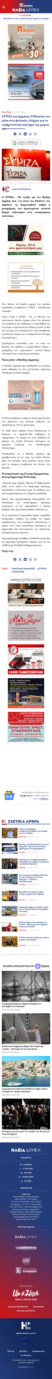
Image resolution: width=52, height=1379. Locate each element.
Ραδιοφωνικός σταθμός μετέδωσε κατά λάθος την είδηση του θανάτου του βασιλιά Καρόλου (34, 861)
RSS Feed (27, 1181)
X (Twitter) (27, 1168)
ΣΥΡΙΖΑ (43, 568)
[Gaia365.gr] (26, 1259)
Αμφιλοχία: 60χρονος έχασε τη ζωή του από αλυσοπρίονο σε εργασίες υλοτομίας (33, 909)
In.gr (11, 550)
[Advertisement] (26, 761)
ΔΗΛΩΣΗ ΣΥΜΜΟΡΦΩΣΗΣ (18, 1307)
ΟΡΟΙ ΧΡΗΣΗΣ (38, 1307)
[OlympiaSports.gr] (26, 1248)
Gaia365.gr (23, 1351)
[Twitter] (20, 134)
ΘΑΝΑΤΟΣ (18, 571)
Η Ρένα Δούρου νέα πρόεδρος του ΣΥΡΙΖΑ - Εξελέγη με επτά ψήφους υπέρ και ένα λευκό (33, 924)
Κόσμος (22, 867)
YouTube (28, 1173)
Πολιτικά (6, 112)
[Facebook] (15, 134)
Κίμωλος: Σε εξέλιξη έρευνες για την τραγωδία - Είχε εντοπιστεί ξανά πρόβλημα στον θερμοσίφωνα (34, 846)
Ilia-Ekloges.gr (26, 1355)
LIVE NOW (26, 15)
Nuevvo (31, 1367)
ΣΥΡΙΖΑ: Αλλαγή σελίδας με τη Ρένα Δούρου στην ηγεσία (34, 938)
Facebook (27, 1164)
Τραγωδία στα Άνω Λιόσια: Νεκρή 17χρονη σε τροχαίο (26, 18)
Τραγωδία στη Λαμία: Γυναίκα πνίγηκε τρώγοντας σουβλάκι (31, 892)
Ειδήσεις (44, 798)
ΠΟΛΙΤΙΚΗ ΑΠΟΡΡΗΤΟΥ (26, 1311)
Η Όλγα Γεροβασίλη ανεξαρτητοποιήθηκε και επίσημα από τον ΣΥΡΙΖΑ (33, 831)
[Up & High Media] (26, 1295)
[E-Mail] (30, 134)
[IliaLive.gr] (26, 1237)
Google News (26, 795)
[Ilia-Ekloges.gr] (26, 1271)
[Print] (35, 134)
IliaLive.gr (10, 1351)
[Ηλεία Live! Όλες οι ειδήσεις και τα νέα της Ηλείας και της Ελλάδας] (26, 7)
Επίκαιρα (22, 915)
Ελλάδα (22, 852)
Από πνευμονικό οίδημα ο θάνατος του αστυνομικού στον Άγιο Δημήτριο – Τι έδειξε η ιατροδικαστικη (33, 878)
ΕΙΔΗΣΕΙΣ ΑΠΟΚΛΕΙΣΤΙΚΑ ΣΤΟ (19, 966)
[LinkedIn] (25, 134)
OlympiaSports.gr (38, 1351)
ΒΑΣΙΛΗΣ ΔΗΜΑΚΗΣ (24, 568)
